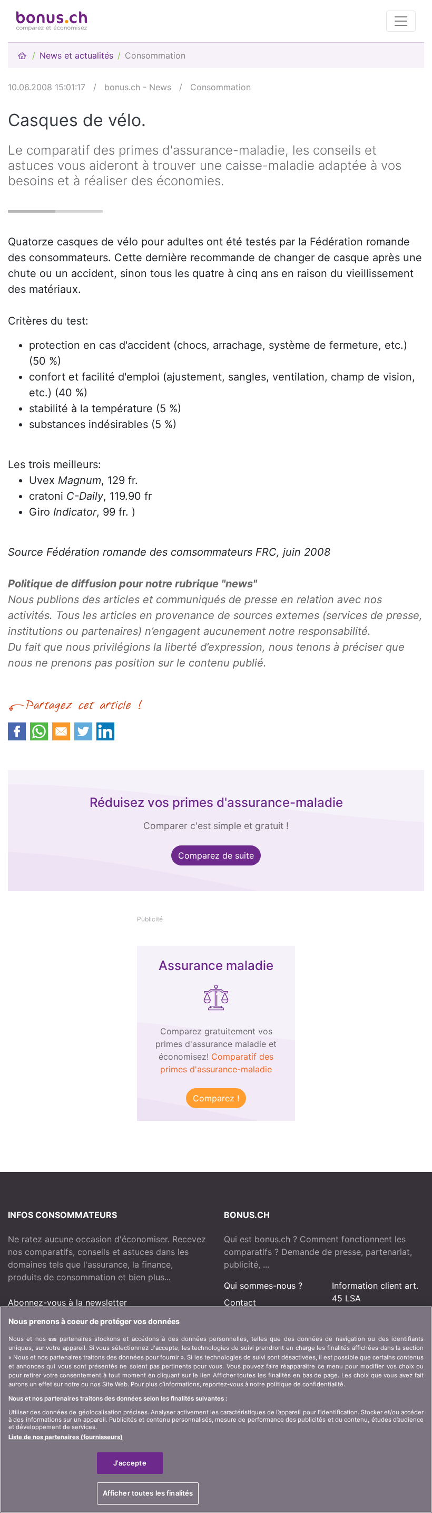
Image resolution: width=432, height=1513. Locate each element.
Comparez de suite (216, 855)
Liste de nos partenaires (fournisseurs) (65, 1437)
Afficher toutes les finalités (148, 1493)
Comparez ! (216, 1098)
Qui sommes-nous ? (263, 1285)
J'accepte (129, 1463)
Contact (240, 1302)
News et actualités (76, 55)
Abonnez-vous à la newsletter (67, 1302)
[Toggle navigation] (401, 21)
